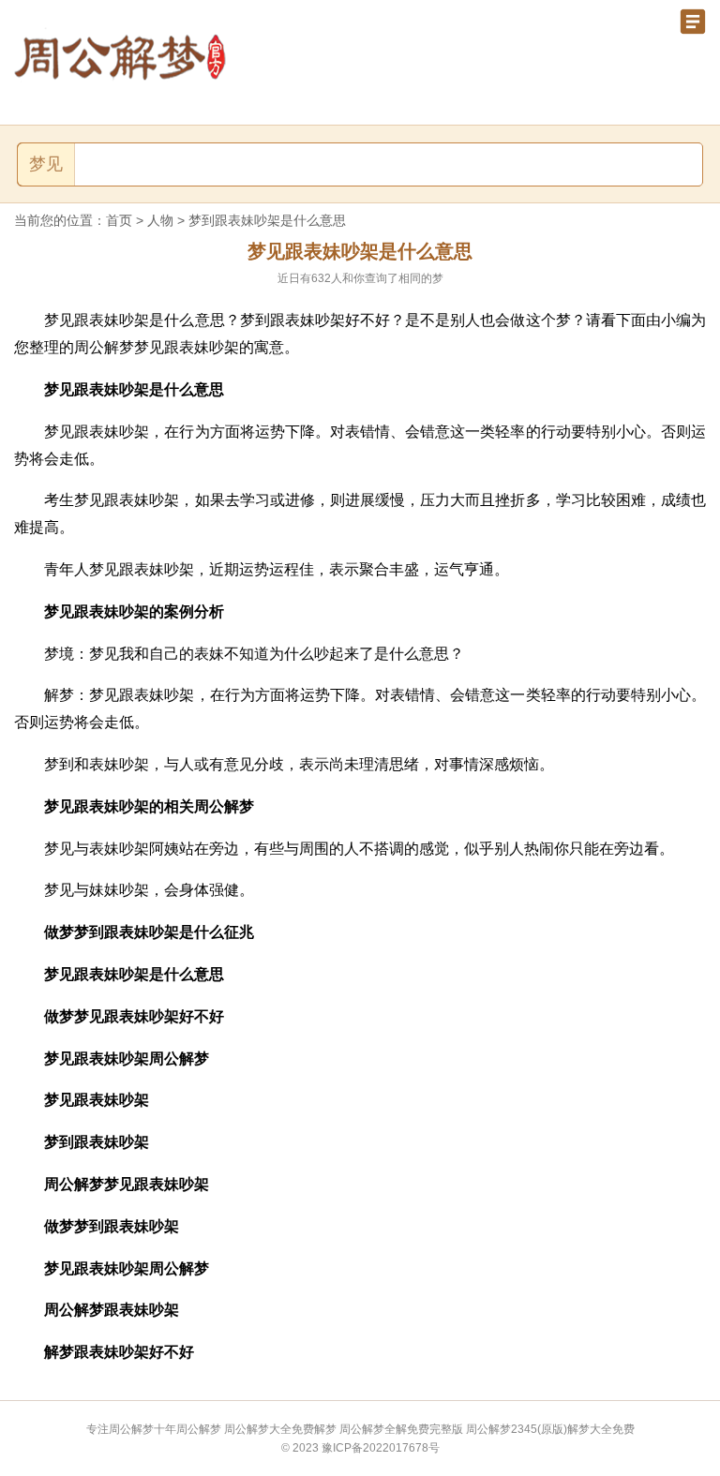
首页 (119, 220)
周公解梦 (198, 1429)
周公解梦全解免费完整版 (401, 1429)
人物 (160, 220)
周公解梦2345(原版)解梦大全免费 (550, 1429)
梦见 (46, 164)
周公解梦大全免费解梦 (280, 1429)
